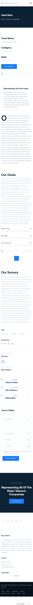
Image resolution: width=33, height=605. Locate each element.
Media (18, 593)
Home (3, 19)
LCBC (23, 593)
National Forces (5, 593)
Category (6, 47)
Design (14, 334)
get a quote (16, 501)
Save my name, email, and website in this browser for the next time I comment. (17, 452)
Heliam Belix (10, 398)
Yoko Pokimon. (11, 390)
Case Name (7, 38)
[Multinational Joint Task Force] (9, 3)
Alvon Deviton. (6, 370)
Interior (22, 334)
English (22, 604)
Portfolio (8, 19)
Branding (5, 334)
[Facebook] (1, 344)
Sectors (22, 591)
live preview (9, 66)
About (8, 591)
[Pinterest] (12, 344)
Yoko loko (4, 356)
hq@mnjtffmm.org (6, 562)
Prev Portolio (6, 353)
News (13, 593)
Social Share (5, 340)
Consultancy (15, 387)
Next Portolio (7, 367)
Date (3, 57)
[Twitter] (5, 344)
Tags (2, 330)
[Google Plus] (9, 344)
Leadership (15, 591)
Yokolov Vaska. (11, 382)
